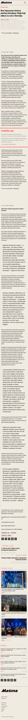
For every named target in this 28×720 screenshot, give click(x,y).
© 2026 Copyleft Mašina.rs (7, 716)
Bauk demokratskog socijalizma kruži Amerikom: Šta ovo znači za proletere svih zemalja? (13, 675)
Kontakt (3, 698)
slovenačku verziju (12, 171)
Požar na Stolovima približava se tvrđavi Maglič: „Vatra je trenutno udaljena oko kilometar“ (13, 662)
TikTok (3, 707)
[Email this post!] (9, 540)
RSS (2, 711)
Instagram (4, 706)
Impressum (4, 697)
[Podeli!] (15, 540)
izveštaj (4, 95)
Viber (3, 709)
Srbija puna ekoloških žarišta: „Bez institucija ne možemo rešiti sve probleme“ (13, 656)
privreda (13, 532)
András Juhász (5, 19)
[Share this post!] (2, 540)
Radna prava (4, 7)
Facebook (4, 702)
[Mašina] (6, 2)
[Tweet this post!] (6, 540)
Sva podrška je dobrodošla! (8, 144)
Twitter (3, 704)
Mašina (3, 592)
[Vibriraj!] (12, 540)
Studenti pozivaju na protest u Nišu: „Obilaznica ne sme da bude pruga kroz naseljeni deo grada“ (13, 668)
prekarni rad (5, 532)
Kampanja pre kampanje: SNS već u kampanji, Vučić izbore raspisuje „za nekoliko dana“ (13, 649)
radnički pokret (6, 535)
